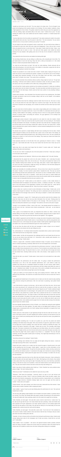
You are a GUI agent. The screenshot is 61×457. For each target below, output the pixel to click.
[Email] (59, 443)
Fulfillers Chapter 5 (41, 439)
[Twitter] (54, 443)
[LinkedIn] (56, 443)
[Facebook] (51, 443)
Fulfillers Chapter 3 (17, 439)
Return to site (16, 442)
